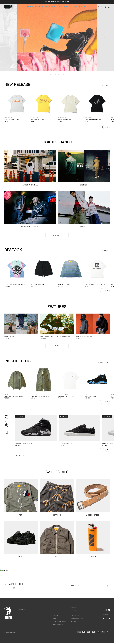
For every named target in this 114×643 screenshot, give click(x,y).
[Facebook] (106, 618)
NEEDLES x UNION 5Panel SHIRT (14, 396)
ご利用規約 (73, 621)
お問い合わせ (74, 610)
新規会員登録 (74, 607)
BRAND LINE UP (57, 235)
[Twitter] (103, 618)
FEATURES (30, 7)
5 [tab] (61, 74)
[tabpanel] (57, 35)
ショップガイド (74, 613)
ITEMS (66, 7)
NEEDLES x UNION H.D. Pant (40, 396)
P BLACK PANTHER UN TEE (93, 119)
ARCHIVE (57, 345)
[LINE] (109, 618)
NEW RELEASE (39, 7)
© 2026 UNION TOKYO (10, 632)
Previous (10, 37)
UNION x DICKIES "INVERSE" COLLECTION (57, 1)
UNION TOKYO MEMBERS (59, 621)
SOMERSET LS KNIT (64, 285)
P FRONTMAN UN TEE (64, 119)
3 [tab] (56, 74)
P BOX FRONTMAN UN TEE (12, 119)
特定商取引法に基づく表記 (77, 618)
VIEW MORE (39, 62)
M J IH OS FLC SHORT (37, 285)
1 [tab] (50, 74)
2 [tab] (53, 74)
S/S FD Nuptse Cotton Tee (66, 396)
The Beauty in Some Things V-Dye (15, 285)
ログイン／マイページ (58, 624)
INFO (80, 7)
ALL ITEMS (104, 85)
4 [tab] (58, 74)
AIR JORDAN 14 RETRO (92, 396)
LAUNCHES (74, 7)
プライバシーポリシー (76, 615)
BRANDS (59, 7)
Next (103, 37)
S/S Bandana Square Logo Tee (95, 285)
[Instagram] (100, 618)
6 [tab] (64, 74)
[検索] (98, 7)
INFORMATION (56, 613)
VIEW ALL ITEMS (103, 362)
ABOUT (86, 7)
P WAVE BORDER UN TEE (38, 119)
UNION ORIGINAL (50, 7)
